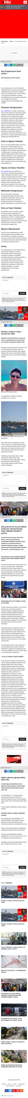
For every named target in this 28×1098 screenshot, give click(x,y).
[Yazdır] (19, 65)
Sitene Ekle (18, 1086)
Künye (9, 1084)
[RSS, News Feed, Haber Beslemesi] (21, 1090)
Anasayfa (4, 1084)
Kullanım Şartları (10, 1086)
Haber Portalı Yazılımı (9, 1095)
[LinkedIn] (11, 65)
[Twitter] (8, 65)
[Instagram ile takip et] (18, 1090)
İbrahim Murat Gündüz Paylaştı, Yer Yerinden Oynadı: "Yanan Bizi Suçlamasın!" (15, 7)
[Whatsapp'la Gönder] (14, 65)
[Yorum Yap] (22, 65)
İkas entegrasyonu (6, 171)
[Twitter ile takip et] (10, 1090)
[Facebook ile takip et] (6, 1090)
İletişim (15, 1084)
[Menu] (25, 2)
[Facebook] (5, 65)
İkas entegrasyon (6, 111)
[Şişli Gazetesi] (6, 2)
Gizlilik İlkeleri (21, 1084)
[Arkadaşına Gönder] (16, 65)
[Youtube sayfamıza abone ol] (14, 1090)
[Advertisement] (14, 24)
